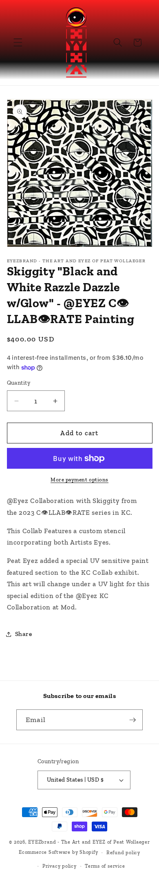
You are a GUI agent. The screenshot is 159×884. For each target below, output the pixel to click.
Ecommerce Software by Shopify (58, 852)
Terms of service (105, 866)
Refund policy (123, 852)
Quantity (19, 382)
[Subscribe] (132, 720)
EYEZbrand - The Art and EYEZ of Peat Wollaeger (89, 842)
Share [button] (23, 634)
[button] (18, 42)
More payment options (79, 479)
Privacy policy (59, 866)
